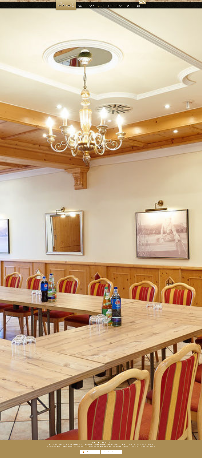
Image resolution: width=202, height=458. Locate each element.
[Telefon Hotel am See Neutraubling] (140, 1)
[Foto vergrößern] (101, 227)
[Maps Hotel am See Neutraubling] (144, 1)
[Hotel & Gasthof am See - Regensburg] (66, 5)
